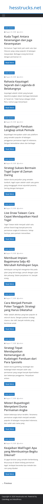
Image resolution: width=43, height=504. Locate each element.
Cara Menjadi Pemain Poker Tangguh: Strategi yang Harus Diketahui (19, 306)
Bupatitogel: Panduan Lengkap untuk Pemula (19, 128)
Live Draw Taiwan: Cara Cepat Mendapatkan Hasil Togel (21, 216)
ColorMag (5, 499)
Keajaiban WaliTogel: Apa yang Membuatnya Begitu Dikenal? (21, 451)
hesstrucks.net (25, 7)
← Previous (7, 483)
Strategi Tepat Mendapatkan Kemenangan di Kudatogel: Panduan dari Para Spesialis (20, 355)
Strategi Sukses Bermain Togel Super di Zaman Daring (20, 171)
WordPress (17, 499)
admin (21, 32)
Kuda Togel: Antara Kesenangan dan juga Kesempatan (18, 40)
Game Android (9, 28)
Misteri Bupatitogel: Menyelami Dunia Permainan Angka (17, 406)
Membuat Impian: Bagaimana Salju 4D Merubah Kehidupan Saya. (21, 261)
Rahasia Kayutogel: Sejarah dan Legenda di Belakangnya (19, 85)
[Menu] (3, 15)
